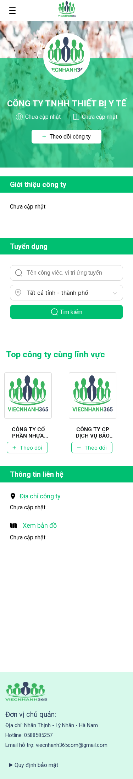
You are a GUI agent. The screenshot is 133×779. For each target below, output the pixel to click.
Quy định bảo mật (36, 765)
